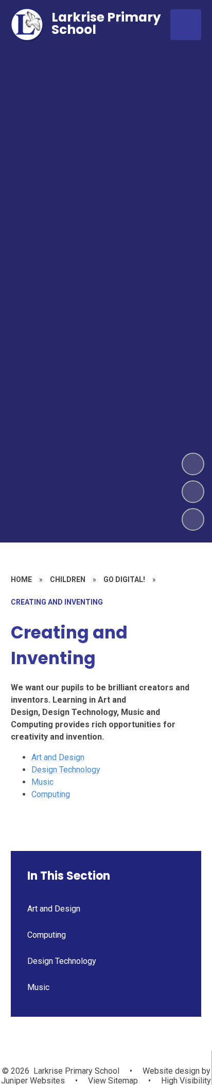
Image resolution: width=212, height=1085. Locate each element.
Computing (50, 794)
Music (42, 782)
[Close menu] (185, 24)
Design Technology (65, 769)
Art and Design (57, 757)
